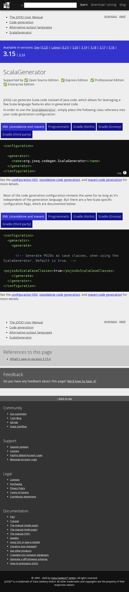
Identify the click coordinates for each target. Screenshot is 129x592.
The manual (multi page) (23, 529)
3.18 (93, 47)
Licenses (14, 479)
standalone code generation (59, 180)
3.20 (75, 47)
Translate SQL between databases (29, 555)
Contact (14, 451)
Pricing (103, 5)
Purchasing (16, 484)
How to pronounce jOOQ (24, 563)
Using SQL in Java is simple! (25, 542)
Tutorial (14, 521)
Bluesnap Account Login (23, 459)
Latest (56, 47)
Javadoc (14, 538)
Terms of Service (19, 492)
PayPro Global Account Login (26, 455)
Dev (37, 47)
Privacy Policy (17, 488)
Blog (123, 5)
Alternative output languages (30, 27)
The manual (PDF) (20, 533)
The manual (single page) (24, 525)
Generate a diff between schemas (29, 559)
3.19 (84, 47)
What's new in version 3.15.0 (30, 359)
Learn (84, 5)
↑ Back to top (64, 398)
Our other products (21, 550)
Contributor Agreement (23, 496)
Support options (19, 446)
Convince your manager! (23, 546)
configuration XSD (25, 180)
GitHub (14, 422)
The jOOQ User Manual (26, 17)
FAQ (12, 516)
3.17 (102, 47)
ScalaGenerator (20, 32)
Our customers (18, 413)
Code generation (21, 22)
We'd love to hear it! (81, 381)
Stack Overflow (18, 426)
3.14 (22, 55)
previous (110, 16)
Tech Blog (16, 418)
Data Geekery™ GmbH (63, 578)
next (122, 16)
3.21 (65, 47)
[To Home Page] (7, 8)
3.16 (111, 47)
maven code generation (105, 180)
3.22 (44, 47)
